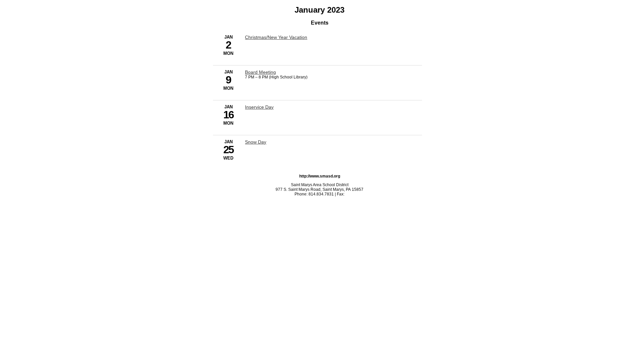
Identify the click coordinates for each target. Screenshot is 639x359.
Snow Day (255, 142)
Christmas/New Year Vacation (276, 37)
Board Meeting (260, 72)
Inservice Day (259, 107)
